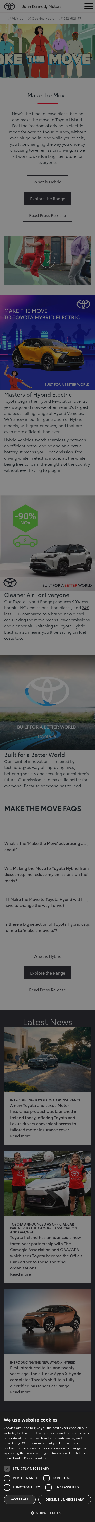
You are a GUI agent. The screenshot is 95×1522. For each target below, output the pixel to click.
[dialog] (47, 1467)
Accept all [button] (19, 1499)
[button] (47, 1513)
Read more (42, 1458)
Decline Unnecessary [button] (65, 1499)
